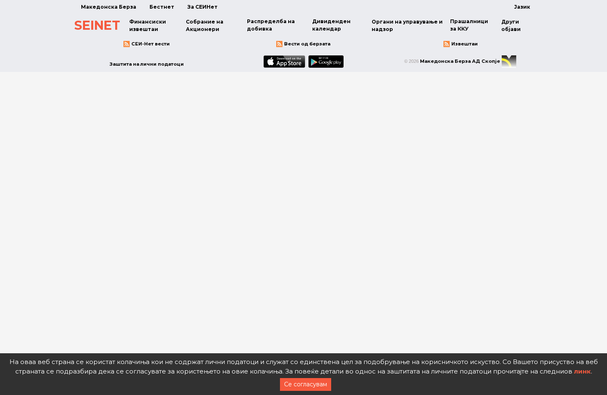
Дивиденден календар (331, 25)
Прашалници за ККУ (469, 25)
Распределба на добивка (271, 25)
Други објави (511, 25)
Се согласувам (305, 384)
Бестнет (161, 7)
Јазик (522, 7)
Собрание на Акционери (204, 25)
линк (582, 371)
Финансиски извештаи (147, 25)
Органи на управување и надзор (407, 25)
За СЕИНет (202, 7)
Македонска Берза (108, 7)
